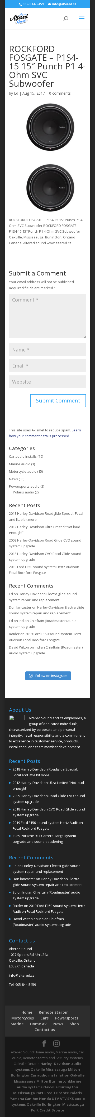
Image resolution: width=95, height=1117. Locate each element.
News (13, 479)
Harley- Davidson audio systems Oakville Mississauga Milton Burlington (46, 1069)
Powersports (66, 1018)
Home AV (38, 1023)
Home (26, 1012)
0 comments (60, 93)
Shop (74, 1023)
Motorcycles (22, 1018)
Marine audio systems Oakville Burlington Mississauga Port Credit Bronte (47, 1087)
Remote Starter (53, 1012)
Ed (16, 93)
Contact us (45, 1029)
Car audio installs (23, 456)
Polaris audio (23, 492)
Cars (44, 1018)
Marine (17, 1023)
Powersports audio (24, 486)
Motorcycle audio (22, 471)
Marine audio (19, 464)
